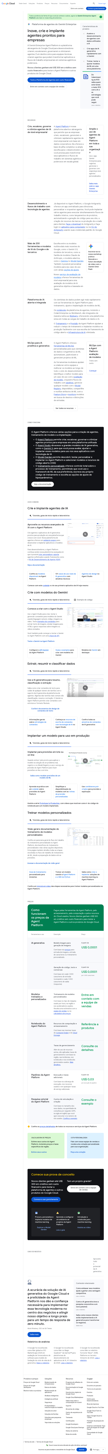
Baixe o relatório (42, 1363)
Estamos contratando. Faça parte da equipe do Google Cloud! (96, 1427)
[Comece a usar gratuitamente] (46, 1199)
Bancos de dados (50, 1387)
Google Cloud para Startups (75, 1427)
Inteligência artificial (51, 1399)
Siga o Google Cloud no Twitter (94, 1416)
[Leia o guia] (60, 1230)
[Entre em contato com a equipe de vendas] (47, 86)
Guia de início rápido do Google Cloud (73, 1393)
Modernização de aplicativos (50, 1391)
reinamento (62, 323)
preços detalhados (47, 1127)
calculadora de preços (62, 1014)
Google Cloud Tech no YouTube (94, 1411)
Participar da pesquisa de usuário (95, 1421)
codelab (46, 586)
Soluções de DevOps (51, 1414)
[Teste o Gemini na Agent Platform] (41, 641)
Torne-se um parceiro (94, 1389)
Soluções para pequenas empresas (53, 1418)
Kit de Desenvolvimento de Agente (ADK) (44, 560)
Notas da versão (71, 1434)
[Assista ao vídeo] (84, 1227)
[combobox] (97, 1449)
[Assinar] (81, 1449)
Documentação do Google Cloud (74, 1388)
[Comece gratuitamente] (96, 8)
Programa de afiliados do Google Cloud (74, 1383)
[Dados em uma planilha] (85, 688)
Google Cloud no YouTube (95, 1407)
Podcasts (90, 1396)
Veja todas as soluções (52, 1422)
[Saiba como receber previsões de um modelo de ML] (45, 776)
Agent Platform (62, 126)
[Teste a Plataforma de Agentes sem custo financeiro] (51, 80)
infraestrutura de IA (77, 332)
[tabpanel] (66, 555)
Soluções (32, 3)
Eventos (89, 1392)
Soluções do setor (51, 1411)
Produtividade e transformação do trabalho (54, 1406)
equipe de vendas (60, 1011)
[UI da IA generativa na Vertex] (85, 534)
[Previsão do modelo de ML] (85, 761)
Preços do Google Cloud (31, 1382)
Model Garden (77, 261)
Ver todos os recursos (65, 408)
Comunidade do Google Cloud (94, 1433)
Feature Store (60, 394)
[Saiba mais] (34, 1334)
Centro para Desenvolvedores (92, 1400)
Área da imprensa (93, 1404)
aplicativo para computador (73, 227)
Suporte (73, 3)
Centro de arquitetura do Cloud (74, 1413)
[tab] (49, 515)
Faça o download (73, 224)
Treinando (69, 1417)
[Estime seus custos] (39, 1152)
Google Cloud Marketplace (74, 1397)
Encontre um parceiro (94, 1385)
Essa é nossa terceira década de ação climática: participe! (68, 1445)
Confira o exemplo (70, 1118)
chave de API (54, 636)
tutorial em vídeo (44, 886)
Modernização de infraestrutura (50, 1383)
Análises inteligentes (52, 1396)
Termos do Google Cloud (44, 1442)
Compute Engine (62, 1033)
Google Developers (72, 1424)
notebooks (61, 310)
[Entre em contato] (77, 8)
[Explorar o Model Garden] (44, 1228)
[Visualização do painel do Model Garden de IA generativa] (85, 617)
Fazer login (102, 3)
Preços (47, 3)
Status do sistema (72, 1431)
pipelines (69, 383)
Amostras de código (72, 1409)
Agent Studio (44, 445)
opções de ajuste (71, 270)
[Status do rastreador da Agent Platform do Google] (85, 836)
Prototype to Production (49, 803)
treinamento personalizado (51, 466)
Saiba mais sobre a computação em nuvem (74, 1401)
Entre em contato (93, 1382)
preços (67, 950)
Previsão (74, 323)
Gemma (64, 261)
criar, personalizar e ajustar (49, 555)
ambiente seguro (49, 540)
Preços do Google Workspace (29, 1386)
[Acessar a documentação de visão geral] (43, 863)
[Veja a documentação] (42, 484)
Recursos (54, 3)
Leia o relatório (67, 1363)
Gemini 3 (48, 448)
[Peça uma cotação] (78, 1152)
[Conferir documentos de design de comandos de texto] (45, 709)
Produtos (40, 3)
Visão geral (23, 3)
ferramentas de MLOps (64, 346)
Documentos (63, 3)
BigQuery (74, 316)
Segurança (48, 1402)
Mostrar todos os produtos (32, 1390)
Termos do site (29, 1442)
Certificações (70, 1421)
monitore (72, 394)
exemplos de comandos (46, 622)
